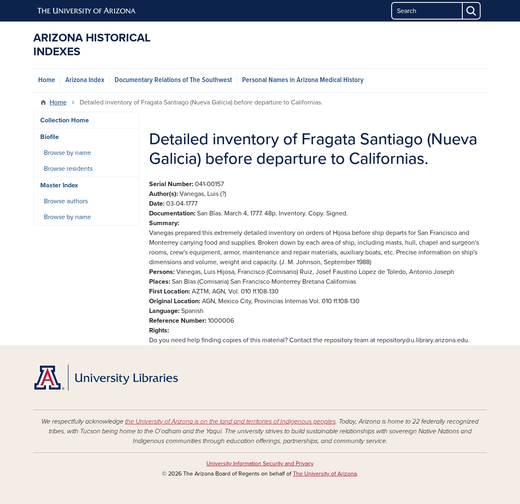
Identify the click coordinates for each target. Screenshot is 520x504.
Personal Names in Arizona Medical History (303, 80)
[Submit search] (472, 11)
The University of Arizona (325, 473)
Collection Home (64, 120)
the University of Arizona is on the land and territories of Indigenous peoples (230, 421)
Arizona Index (84, 80)
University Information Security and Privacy (260, 463)
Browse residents (68, 169)
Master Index (59, 185)
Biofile (49, 137)
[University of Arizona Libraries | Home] (105, 378)
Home (46, 80)
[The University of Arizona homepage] (86, 11)
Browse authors (66, 201)
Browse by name (67, 153)
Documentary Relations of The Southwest (173, 80)
